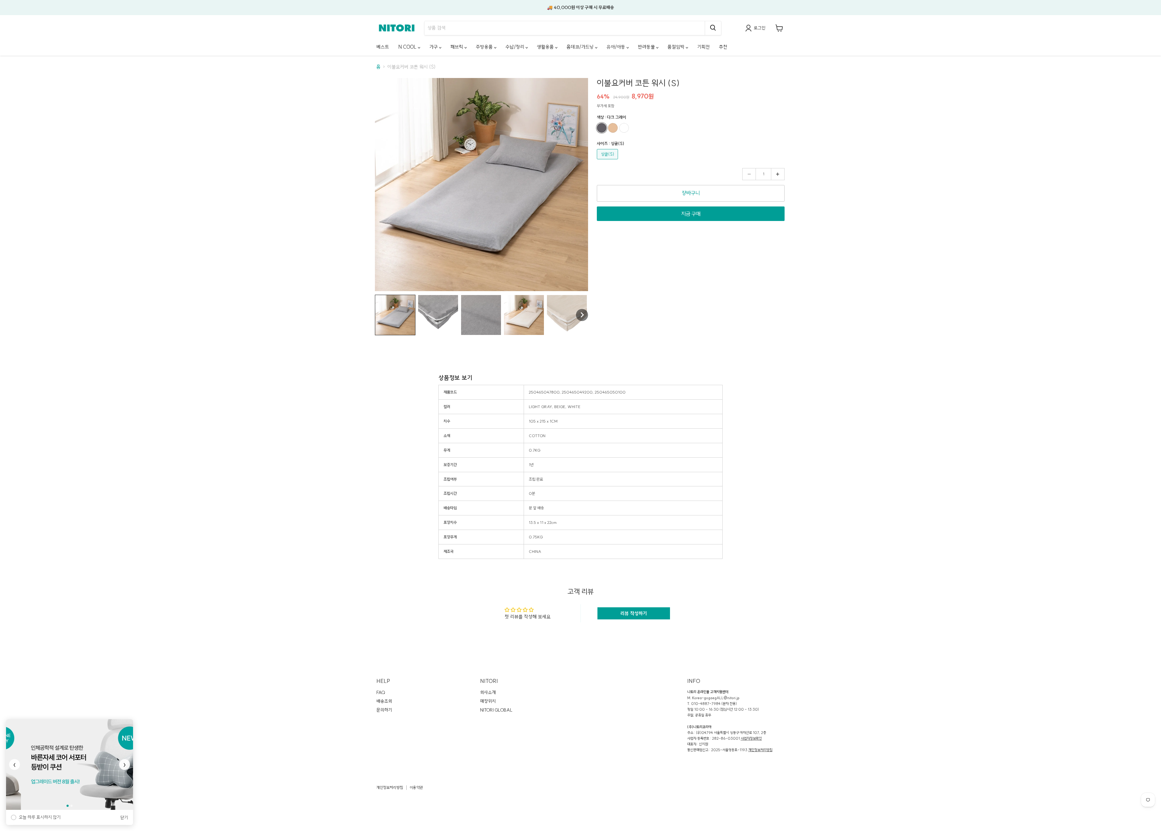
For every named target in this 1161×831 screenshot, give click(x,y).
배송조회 (384, 701)
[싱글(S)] (608, 160)
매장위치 (488, 701)
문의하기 (384, 710)
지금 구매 (691, 213)
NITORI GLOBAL (496, 710)
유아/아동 (616, 47)
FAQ (380, 692)
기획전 (703, 47)
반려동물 (647, 47)
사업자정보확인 (751, 738)
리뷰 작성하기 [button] (633, 613)
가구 (434, 47)
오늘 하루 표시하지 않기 (40, 817)
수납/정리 (515, 47)
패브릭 (457, 47)
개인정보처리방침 (760, 750)
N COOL (408, 47)
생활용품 (546, 47)
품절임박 (677, 47)
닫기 (124, 817)
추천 (723, 47)
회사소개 (488, 692)
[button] (395, 315)
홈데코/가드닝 (581, 47)
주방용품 (485, 47)
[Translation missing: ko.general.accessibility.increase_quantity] (777, 174)
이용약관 (416, 787)
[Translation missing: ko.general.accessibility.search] (713, 28)
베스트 (382, 47)
